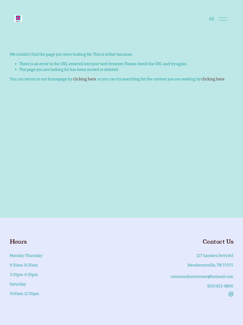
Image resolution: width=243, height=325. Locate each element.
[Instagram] (231, 294)
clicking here (84, 79)
